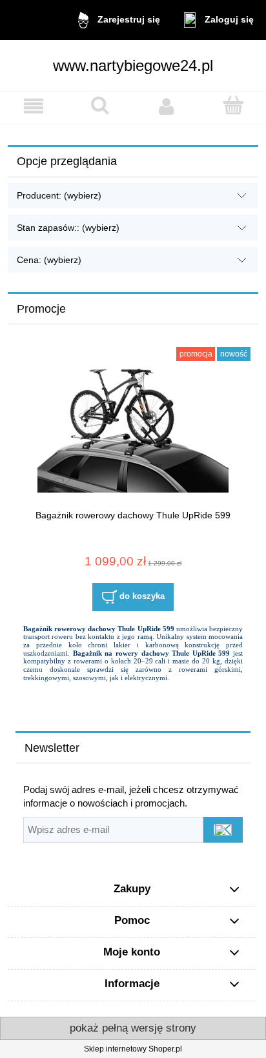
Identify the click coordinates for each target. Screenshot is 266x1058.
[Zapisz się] (223, 830)
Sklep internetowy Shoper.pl (133, 1048)
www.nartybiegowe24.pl (133, 65)
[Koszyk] (233, 105)
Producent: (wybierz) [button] (59, 195)
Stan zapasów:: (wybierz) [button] (68, 227)
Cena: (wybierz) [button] (49, 260)
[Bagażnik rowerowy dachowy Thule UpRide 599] (133, 430)
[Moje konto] (166, 106)
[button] (33, 106)
